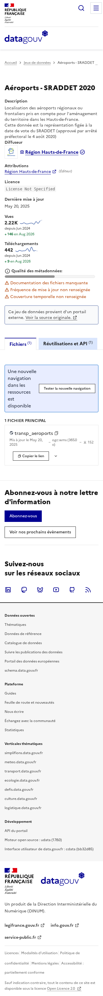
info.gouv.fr (62, 925)
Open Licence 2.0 (61, 988)
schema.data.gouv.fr (21, 670)
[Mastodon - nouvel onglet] (24, 589)
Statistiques (14, 730)
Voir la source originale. (48, 318)
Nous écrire (14, 711)
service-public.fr (20, 937)
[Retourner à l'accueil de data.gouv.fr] (26, 37)
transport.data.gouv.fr (23, 771)
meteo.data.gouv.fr (20, 762)
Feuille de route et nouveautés (29, 702)
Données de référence (23, 633)
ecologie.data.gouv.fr (22, 780)
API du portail (16, 830)
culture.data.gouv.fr (21, 798)
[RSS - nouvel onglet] (88, 589)
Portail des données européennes (32, 661)
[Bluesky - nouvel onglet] (40, 589)
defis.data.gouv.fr (19, 789)
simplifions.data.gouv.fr (24, 753)
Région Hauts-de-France (28, 172)
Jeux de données (37, 62)
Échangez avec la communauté (30, 720)
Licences (12, 953)
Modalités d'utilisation (39, 953)
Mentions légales (45, 963)
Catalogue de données (23, 643)
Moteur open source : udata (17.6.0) (33, 840)
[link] (23, 516)
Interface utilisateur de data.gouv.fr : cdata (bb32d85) (49, 849)
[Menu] (96, 8)
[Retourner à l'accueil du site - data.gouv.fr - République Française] (62, 881)
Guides (10, 693)
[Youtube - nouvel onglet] (56, 589)
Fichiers (20, 344)
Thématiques (15, 624)
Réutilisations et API (68, 343)
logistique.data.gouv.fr (23, 807)
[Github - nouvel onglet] (72, 589)
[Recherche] (81, 8)
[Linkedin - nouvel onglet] (8, 589)
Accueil (11, 62)
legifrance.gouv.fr (22, 925)
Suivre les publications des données (33, 652)
